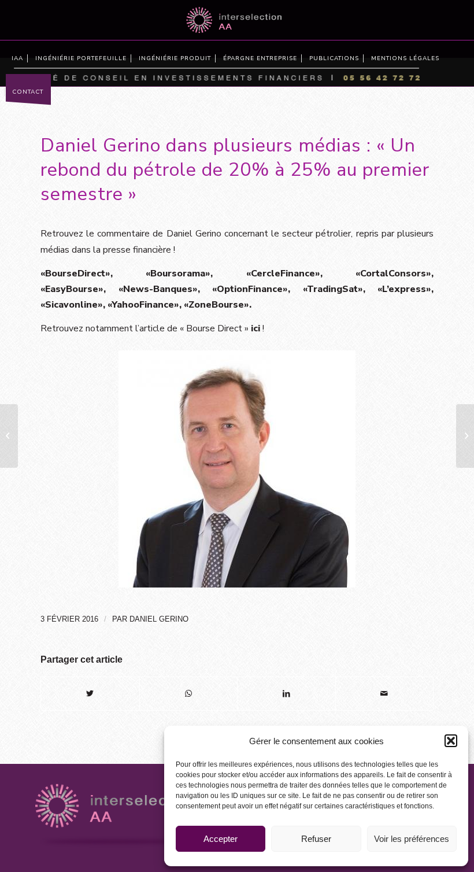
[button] (451, 741)
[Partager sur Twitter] (90, 693)
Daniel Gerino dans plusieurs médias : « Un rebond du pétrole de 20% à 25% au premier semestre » (234, 169)
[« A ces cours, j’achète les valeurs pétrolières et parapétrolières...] (9, 436)
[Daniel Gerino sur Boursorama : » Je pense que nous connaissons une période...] (465, 436)
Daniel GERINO (158, 619)
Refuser (316, 839)
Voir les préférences (411, 839)
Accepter (220, 839)
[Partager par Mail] (385, 693)
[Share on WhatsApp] (189, 693)
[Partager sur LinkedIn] (286, 693)
